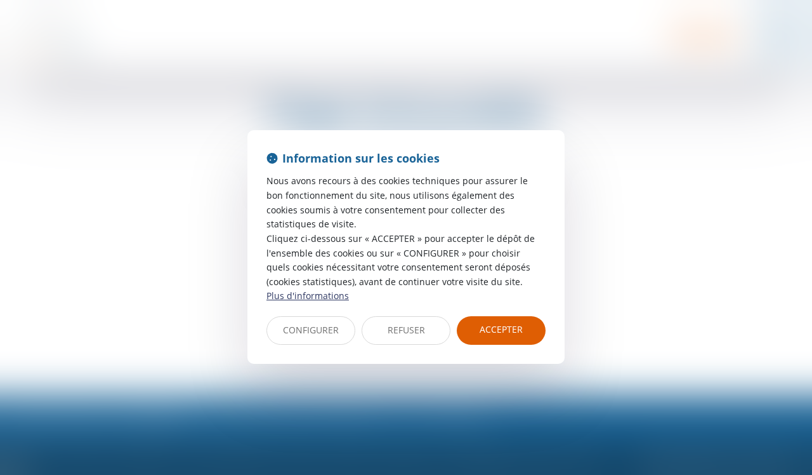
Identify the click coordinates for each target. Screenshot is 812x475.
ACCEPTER (501, 329)
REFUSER (406, 330)
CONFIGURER (311, 330)
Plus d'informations (307, 296)
